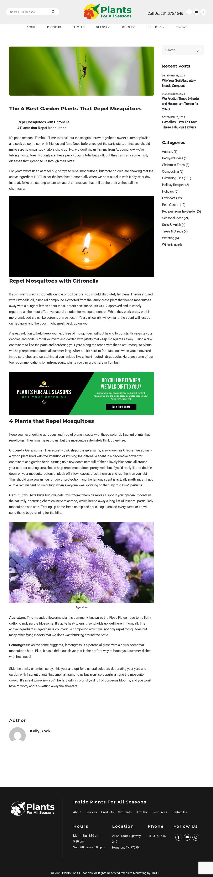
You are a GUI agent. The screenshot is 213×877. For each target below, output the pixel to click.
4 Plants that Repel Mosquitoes (41, 128)
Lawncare (169, 198)
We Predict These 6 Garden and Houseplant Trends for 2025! (181, 104)
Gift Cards (103, 27)
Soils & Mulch (171, 225)
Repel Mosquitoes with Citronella (43, 122)
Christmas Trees (173, 165)
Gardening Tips (172, 178)
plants (88, 339)
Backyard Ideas (172, 158)
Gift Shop (128, 27)
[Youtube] (196, 12)
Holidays (168, 191)
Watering (168, 238)
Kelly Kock (40, 731)
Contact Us (179, 812)
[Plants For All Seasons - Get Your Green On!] (108, 12)
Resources (154, 27)
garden (71, 339)
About (31, 27)
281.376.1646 (157, 836)
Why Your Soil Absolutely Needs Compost (179, 83)
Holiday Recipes (173, 185)
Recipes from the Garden (179, 211)
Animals (167, 152)
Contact (182, 27)
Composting (170, 171)
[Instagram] (203, 12)
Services (78, 27)
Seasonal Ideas (172, 218)
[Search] (53, 11)
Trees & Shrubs (172, 231)
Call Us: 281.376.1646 (165, 13)
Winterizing (170, 245)
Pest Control (170, 205)
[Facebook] (189, 12)
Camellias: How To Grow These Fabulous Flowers (179, 124)
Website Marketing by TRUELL (141, 873)
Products (54, 27)
